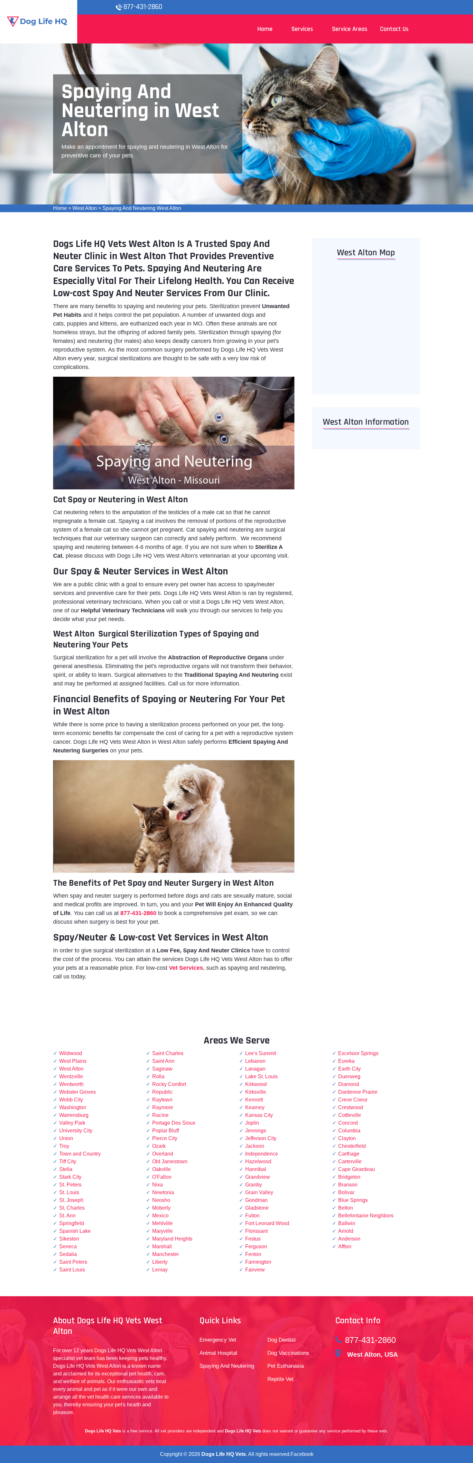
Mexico (160, 1215)
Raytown (162, 1099)
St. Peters (70, 1184)
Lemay (160, 1269)
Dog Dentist (281, 1340)
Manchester (165, 1254)
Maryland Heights (172, 1238)
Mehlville (162, 1223)
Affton (344, 1246)
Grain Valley (259, 1192)
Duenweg (349, 1076)
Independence (261, 1153)
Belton (345, 1208)
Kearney (254, 1107)
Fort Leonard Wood (267, 1223)
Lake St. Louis (261, 1076)
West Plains (73, 1061)
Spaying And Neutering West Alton (141, 208)
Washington (72, 1107)
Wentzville (71, 1076)
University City (75, 1130)
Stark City (70, 1177)
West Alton (84, 208)
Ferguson (256, 1246)
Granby (253, 1184)
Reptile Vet (280, 1379)
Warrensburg (73, 1115)
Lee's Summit (260, 1053)
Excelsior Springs (358, 1053)
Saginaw (162, 1068)
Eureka (346, 1061)
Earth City (349, 1068)
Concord (348, 1123)
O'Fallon (162, 1177)
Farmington (258, 1262)
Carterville (350, 1161)
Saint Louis (72, 1269)
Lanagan (255, 1068)
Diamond (348, 1084)
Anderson (349, 1238)
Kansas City (259, 1115)
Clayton (347, 1138)
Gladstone (257, 1208)
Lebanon (255, 1061)
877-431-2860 (143, 7)
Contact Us (394, 29)
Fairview (255, 1269)
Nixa (157, 1184)
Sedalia (68, 1254)
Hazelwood (258, 1161)
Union (66, 1138)
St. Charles (72, 1208)
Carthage (348, 1153)
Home (60, 208)
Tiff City (67, 1161)
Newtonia (163, 1192)
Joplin (252, 1123)
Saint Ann (163, 1061)
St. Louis (69, 1192)
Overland (162, 1153)
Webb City (71, 1099)
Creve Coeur (352, 1099)
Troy (64, 1146)
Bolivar (346, 1192)
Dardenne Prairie (357, 1092)
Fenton (253, 1254)
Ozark (159, 1146)
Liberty (160, 1262)
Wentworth (71, 1084)
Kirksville (255, 1092)
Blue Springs (353, 1200)
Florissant (256, 1231)
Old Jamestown (170, 1161)
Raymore (162, 1107)
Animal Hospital (218, 1353)
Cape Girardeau (356, 1169)
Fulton (252, 1215)
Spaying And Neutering (226, 1366)
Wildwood (70, 1053)
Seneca (68, 1246)
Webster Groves (77, 1092)
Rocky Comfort (169, 1084)
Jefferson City (260, 1138)
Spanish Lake (75, 1231)
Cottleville (349, 1115)
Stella (65, 1169)
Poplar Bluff (165, 1130)
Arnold (345, 1231)
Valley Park (72, 1123)
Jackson (254, 1146)
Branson (347, 1184)
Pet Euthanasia (285, 1366)
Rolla (158, 1076)
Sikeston (69, 1238)
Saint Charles (167, 1053)
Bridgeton (349, 1177)
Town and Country (80, 1153)
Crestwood (350, 1107)
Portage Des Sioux (173, 1123)
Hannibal (255, 1169)
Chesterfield (352, 1146)
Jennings (255, 1130)
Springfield (71, 1223)
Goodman (256, 1200)
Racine (160, 1115)
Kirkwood (256, 1084)
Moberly (161, 1208)
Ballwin (346, 1223)
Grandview (257, 1177)
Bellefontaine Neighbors (366, 1215)
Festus (253, 1238)
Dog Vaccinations (288, 1353)
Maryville (162, 1231)
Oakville (161, 1169)
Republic (162, 1092)
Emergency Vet (217, 1340)
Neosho (161, 1200)
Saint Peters (73, 1262)
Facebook (302, 1454)
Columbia (349, 1130)
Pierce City (164, 1138)
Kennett (254, 1099)
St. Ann (67, 1215)
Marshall (162, 1246)
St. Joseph (71, 1200)
